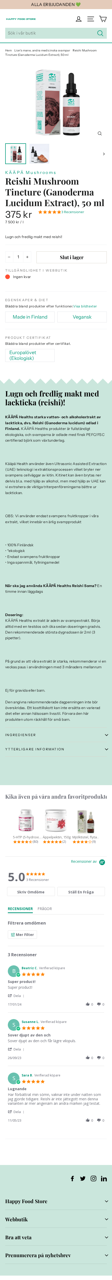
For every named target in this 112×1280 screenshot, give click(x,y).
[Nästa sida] (103, 153)
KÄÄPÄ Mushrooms (31, 172)
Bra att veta (18, 1237)
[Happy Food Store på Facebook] (72, 1178)
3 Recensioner (72, 212)
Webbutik (16, 1219)
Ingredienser (20, 735)
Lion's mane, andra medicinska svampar (42, 50)
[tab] (31, 891)
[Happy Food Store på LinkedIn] (104, 1178)
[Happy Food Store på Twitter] (83, 1178)
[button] (17, 995)
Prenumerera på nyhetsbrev (38, 1255)
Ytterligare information (35, 749)
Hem (8, 50)
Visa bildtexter (85, 306)
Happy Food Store (26, 1201)
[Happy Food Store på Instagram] (93, 1178)
